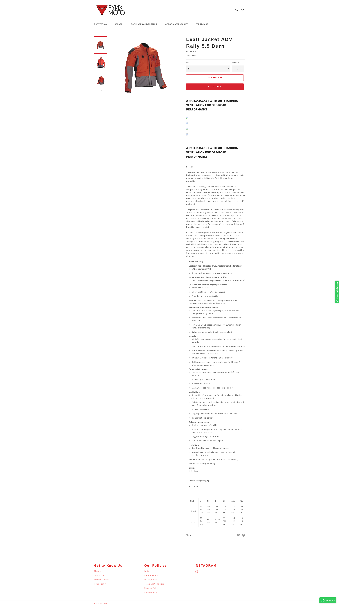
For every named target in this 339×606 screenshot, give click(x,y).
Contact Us (99, 575)
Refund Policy (150, 592)
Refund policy (100, 583)
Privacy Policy (150, 579)
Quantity (235, 63)
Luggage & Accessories (176, 24)
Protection (101, 24)
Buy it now (215, 86)
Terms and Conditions (154, 583)
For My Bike (202, 24)
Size (187, 63)
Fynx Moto (103, 603)
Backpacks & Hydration (144, 24)
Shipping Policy (151, 588)
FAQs (146, 571)
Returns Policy (151, 575)
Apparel (119, 24)
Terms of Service (101, 579)
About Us (98, 571)
